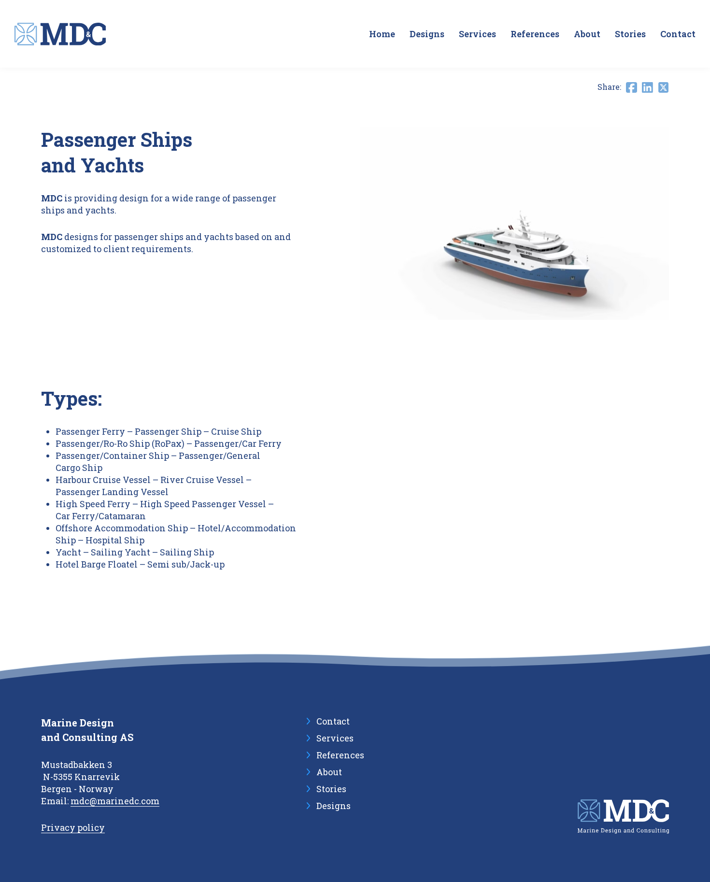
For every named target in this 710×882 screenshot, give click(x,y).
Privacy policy (73, 827)
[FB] (631, 87)
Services (477, 34)
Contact (678, 34)
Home (382, 34)
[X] (663, 87)
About (587, 34)
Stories (630, 34)
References (535, 34)
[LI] (647, 87)
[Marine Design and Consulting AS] (60, 34)
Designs (427, 34)
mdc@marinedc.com (115, 801)
